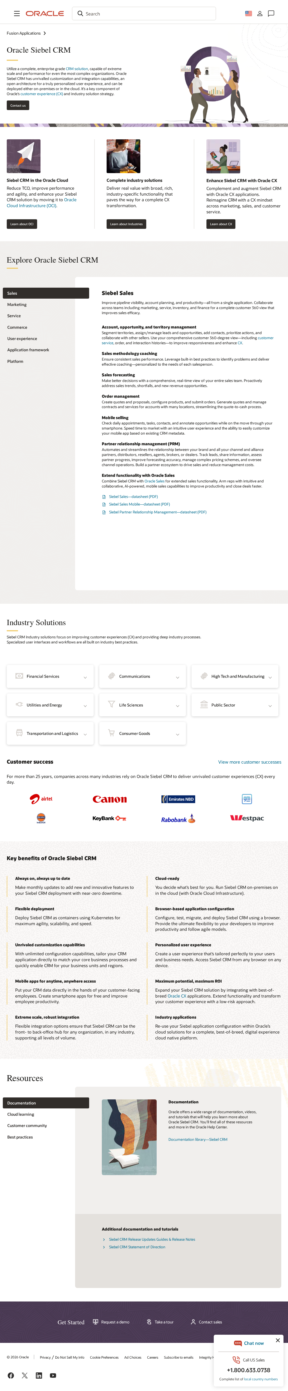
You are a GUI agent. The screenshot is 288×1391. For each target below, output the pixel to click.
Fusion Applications (24, 33)
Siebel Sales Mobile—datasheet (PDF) (139, 504)
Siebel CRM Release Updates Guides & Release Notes (152, 1239)
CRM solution (77, 68)
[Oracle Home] (45, 13)
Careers (152, 1357)
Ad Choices (132, 1357)
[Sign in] (259, 13)
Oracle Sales (155, 481)
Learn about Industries (126, 224)
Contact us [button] (18, 105)
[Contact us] (271, 13)
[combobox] (144, 13)
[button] (17, 13)
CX (240, 343)
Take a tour (164, 1322)
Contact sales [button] (210, 1322)
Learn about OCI (21, 224)
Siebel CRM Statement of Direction (137, 1247)
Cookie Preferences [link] (104, 1357)
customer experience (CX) (42, 93)
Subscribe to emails (179, 1357)
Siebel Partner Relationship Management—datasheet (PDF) (157, 512)
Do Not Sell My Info (69, 1357)
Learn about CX (221, 224)
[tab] (46, 293)
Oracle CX (177, 996)
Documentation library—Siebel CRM (198, 1139)
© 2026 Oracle (18, 1357)
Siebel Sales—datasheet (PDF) (133, 496)
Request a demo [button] (115, 1322)
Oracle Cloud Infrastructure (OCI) (41, 202)
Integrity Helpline (212, 1357)
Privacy (45, 1357)
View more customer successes (249, 762)
